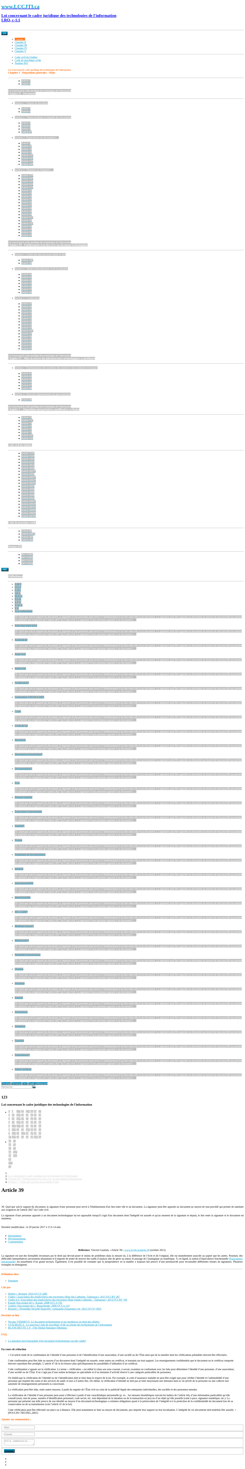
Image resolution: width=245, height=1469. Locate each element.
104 (15, 1155)
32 (22, 1137)
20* (18, 1122)
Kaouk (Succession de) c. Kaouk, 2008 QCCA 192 (35, 1302)
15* (14, 1133)
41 (31, 1111)
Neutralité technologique (27, 954)
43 (31, 1118)
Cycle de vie (21, 725)
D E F (18, 587)
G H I (18, 590)
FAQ (25, 1083)
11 (13, 1118)
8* (9, 1137)
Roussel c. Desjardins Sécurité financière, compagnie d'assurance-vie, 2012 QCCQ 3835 (54, 1308)
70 (9, 1159)
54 (35, 1129)
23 (17, 1133)
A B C (18, 584)
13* (14, 1126)
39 (27, 1133)
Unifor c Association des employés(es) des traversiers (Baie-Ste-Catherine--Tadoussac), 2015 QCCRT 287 (64, 1296)
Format (18, 840)
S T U (18, 602)
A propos (13, 1458)
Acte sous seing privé (26, 625)
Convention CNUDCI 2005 (29, 697)
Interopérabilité (22, 897)
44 (31, 1122)
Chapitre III (21, 45)
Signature (20, 983)
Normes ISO (21, 63)
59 (39, 1118)
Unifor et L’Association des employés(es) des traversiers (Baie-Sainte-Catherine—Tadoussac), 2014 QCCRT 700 (67, 1299)
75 (14, 1148)
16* (14, 1137)
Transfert (19, 1040)
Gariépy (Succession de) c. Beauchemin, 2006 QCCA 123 (39, 1305)
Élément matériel (23, 797)
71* (10, 1163)
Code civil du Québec (26, 57)
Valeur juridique (23, 1069)
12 (13, 1122)
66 (9, 1144)
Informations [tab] (14, 1235)
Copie (18, 711)
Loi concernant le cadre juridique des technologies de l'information (43, 1176)
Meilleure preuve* (24, 926)
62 (39, 1129)
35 (27, 1118)
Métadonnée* (22, 940)
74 (14, 1144)
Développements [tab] (17, 1238)
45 (31, 1126)
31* (23, 1133)
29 (22, 1126)
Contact (12, 1464)
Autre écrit (20, 654)
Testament (20, 1026)
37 (27, 1126)
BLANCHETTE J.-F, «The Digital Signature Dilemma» (38, 1327)
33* (28, 1111)
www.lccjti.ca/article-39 (137, 1250)
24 (17, 1137)
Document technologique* (28, 754)
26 (22, 1115)
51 (35, 1118)
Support (19, 997)
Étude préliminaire (38, 1083)
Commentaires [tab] (15, 1241)
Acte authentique (23, 611)
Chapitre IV (21, 48)
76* (15, 1152)
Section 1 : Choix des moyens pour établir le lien (33, 1182)
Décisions (16, 1083)
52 (35, 1122)
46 (31, 1129)
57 (39, 1111)
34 (27, 1115)
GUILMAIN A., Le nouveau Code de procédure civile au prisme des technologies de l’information (60, 1324)
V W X (18, 605)
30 (22, 1129)
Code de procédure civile (28, 60)
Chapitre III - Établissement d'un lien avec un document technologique (45, 1179)
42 (31, 1115)
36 (27, 1122)
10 (13, 1115)
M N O (18, 596)
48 (31, 1137)
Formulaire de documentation (30, 854)
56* (36, 1137)
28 (22, 1122)
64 (39, 1137)
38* (28, 1129)
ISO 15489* (21, 911)
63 (39, 1133)
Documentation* (23, 768)
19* (18, 1118)
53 (35, 1126)
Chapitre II (20, 42)
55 (35, 1133)
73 (14, 1141)
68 (9, 1152)
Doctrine (5, 1083)
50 (35, 1115)
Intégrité (19, 868)
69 (9, 1155)
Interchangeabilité (24, 883)
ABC (5, 569)
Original (19, 969)
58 (39, 1115)
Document (20, 740)
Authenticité (21, 639)
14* (14, 1129)
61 (39, 1126)
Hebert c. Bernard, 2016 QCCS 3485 (27, 1293)
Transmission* (22, 1055)
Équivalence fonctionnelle (28, 811)
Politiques (13, 1461)
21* (18, 1126)
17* (18, 1111)
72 (9, 1166)
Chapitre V (20, 51)
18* (18, 1115)
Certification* (22, 682)
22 (17, 1129)
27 (22, 1118)
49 (35, 1111)
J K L (18, 593)
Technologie (21, 1012)
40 (27, 1137)
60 (39, 1122)
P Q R (18, 599)
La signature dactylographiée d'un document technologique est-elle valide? (47, 1340)
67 (9, 1148)
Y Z (17, 608)
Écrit (17, 783)
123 (4, 33)
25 (22, 1111)
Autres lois (20, 668)
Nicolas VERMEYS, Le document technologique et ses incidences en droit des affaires (54, 1321)
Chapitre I (20, 39)
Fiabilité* (19, 825)
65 (9, 1141)
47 (31, 1133)
